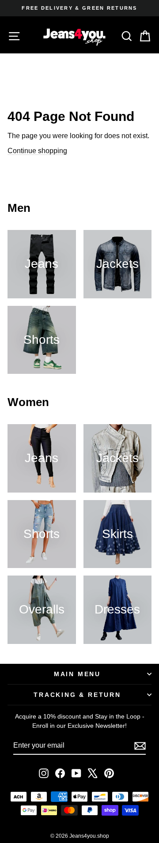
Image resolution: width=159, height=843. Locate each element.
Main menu (77, 673)
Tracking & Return (77, 694)
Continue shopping (37, 150)
